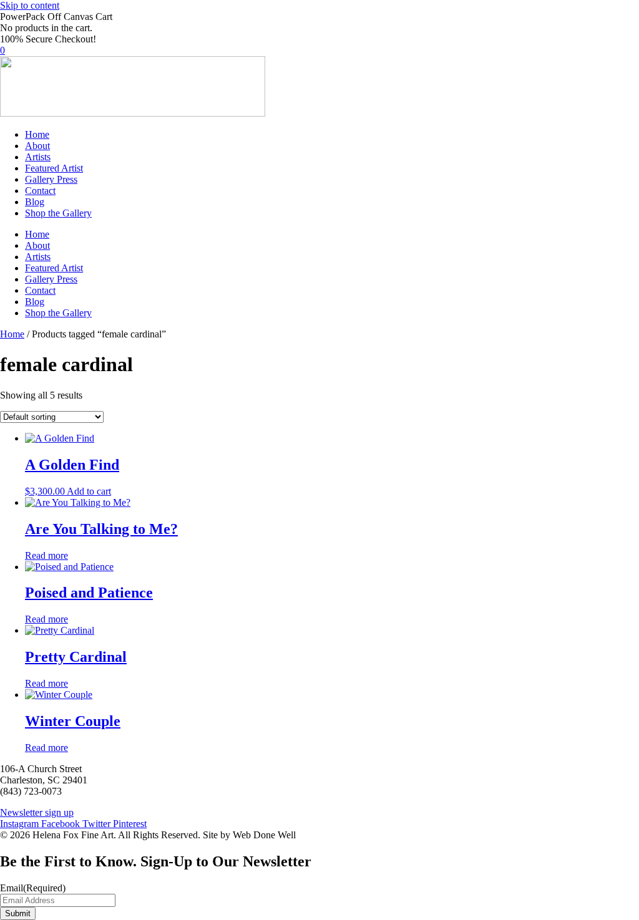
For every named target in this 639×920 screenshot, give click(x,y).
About (37, 145)
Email (33, 888)
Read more (46, 555)
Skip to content (29, 5)
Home (37, 134)
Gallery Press (51, 179)
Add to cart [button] (89, 491)
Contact (40, 190)
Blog (34, 201)
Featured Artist (54, 168)
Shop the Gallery (58, 213)
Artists (38, 157)
